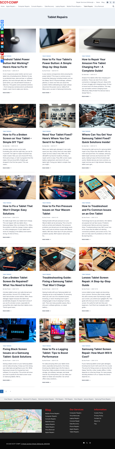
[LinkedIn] (2, 46)
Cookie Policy (98, 413)
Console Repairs (50, 419)
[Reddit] (2, 43)
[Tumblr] (2, 39)
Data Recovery (49, 6)
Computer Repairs (24, 6)
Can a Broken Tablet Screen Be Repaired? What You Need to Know (18, 281)
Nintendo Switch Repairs (46, 399)
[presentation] (18, 41)
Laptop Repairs (60, 6)
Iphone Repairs (89, 399)
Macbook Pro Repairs (30, 399)
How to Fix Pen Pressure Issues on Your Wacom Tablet (57, 210)
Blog (103, 2)
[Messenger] (2, 25)
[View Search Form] (113, 6)
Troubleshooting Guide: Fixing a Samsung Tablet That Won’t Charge (57, 281)
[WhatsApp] (2, 32)
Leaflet (24, 431)
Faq (95, 424)
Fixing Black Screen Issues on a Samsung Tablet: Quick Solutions (17, 353)
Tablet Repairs (88, 6)
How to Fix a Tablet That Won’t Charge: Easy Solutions (18, 210)
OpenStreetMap (31, 431)
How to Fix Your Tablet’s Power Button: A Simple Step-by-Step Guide (57, 63)
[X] (110, 2)
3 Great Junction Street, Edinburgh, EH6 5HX (35, 444)
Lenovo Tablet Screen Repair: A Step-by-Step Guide (96, 281)
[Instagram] (113, 2)
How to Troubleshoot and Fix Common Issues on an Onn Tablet (96, 210)
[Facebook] (107, 2)
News (98, 2)
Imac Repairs (8, 399)
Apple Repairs (49, 432)
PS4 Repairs (59, 399)
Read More (7, 92)
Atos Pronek (7, 70)
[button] (27, 418)
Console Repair (75, 421)
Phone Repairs (74, 426)
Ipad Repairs (18, 399)
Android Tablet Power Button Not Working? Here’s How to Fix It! (16, 63)
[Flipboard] (2, 54)
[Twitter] (2, 28)
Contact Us (97, 418)
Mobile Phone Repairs (52, 413)
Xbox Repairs (78, 399)
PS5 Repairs (69, 399)
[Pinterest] (2, 36)
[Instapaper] (2, 50)
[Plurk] (2, 57)
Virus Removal (99, 6)
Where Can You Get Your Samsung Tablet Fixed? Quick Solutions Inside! (97, 138)
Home (3, 6)
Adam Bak (86, 74)
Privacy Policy (98, 415)
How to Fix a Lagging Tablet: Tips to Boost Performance (55, 353)
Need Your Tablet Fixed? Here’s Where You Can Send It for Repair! (57, 138)
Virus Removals (75, 415)
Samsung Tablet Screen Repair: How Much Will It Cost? (97, 353)
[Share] (2, 61)
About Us (97, 421)
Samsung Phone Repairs (103, 399)
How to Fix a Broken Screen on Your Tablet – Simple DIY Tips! (17, 138)
